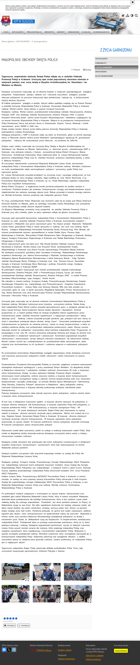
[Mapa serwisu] (127, 15)
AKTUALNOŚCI (23, 41)
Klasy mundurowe (104, 76)
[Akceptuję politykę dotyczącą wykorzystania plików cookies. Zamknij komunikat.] (133, 2)
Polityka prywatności (93, 659)
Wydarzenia (101, 72)
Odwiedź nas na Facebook (4, 650)
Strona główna (8, 41)
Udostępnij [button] (11, 625)
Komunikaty (101, 63)
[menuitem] (6, 31)
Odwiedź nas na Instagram (14, 650)
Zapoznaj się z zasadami (94, 655)
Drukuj (88, 70)
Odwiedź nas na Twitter (9, 650)
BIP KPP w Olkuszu (44, 650)
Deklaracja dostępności (66, 658)
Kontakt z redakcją (64, 650)
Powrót (77, 70)
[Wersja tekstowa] (132, 15)
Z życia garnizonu (39, 41)
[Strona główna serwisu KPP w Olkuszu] (123, 15)
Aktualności (101, 59)
